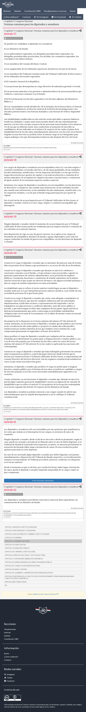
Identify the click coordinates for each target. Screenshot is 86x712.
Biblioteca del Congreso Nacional (45, 594)
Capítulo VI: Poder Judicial (15, 545)
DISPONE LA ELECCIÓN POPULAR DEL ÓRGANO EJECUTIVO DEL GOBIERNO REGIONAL (30, 147)
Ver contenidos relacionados (43, 481)
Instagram (10, 674)
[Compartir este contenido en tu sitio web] (80, 31)
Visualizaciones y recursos (55, 11)
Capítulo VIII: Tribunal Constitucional (20, 552)
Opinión (17, 11)
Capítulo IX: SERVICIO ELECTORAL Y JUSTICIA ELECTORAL (25, 555)
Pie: (6, 585)
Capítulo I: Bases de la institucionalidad (21, 527)
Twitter (9, 678)
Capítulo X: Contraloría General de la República (24, 559)
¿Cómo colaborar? (11, 17)
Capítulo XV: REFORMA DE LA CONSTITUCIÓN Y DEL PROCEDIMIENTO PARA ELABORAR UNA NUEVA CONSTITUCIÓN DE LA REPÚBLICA (39, 577)
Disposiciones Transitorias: (16, 582)
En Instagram (42, 17)
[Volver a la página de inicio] (8, 4)
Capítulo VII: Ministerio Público (17, 548)
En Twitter (77, 17)
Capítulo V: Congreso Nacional (17, 541)
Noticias (7, 11)
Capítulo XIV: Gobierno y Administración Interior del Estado (29, 573)
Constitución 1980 (32, 11)
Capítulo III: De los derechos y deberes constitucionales (27, 534)
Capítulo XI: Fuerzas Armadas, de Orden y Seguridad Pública (28, 562)
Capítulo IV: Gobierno (13, 538)
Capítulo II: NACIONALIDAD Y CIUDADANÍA (20, 530)
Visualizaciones (10, 629)
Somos (73, 11)
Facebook (10, 681)
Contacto (26, 17)
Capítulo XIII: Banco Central (16, 569)
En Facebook (60, 17)
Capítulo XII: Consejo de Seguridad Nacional (22, 566)
